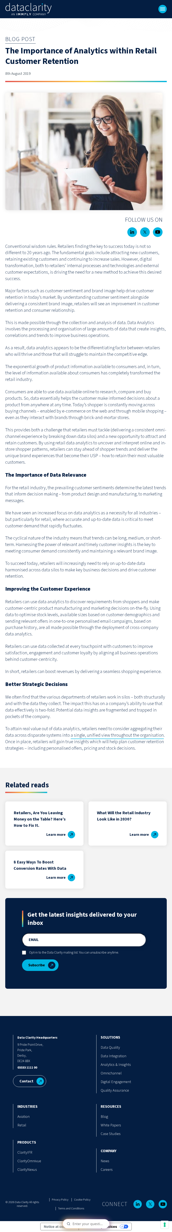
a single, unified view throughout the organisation (117, 735)
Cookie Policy (82, 1200)
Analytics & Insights (116, 1064)
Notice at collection (59, 1226)
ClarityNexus (27, 1169)
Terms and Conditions (71, 1208)
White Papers (111, 1125)
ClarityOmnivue (29, 1161)
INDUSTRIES (27, 1106)
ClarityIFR (24, 1152)
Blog (104, 1116)
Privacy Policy (60, 1200)
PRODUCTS (26, 1142)
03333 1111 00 (27, 1067)
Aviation (23, 1116)
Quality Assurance (115, 1090)
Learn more (56, 834)
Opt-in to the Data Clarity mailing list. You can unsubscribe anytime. (74, 952)
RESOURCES (111, 1106)
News (105, 1161)
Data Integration (113, 1056)
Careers (107, 1169)
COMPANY (108, 1151)
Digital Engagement (116, 1081)
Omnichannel (111, 1073)
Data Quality (110, 1047)
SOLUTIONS (110, 1037)
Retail (21, 1125)
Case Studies (111, 1133)
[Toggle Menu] (162, 9)
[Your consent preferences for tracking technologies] (165, 1225)
